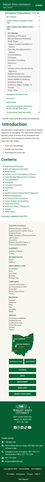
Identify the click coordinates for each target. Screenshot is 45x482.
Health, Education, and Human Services (22, 235)
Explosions (12, 63)
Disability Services (15, 320)
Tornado (11, 88)
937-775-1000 (22, 422)
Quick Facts (13, 273)
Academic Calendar (15, 251)
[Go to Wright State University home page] (16, 4)
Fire (9, 66)
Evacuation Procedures (16, 60)
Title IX (11, 294)
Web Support (23, 479)
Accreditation (13, 269)
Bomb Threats (13, 41)
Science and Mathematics (18, 244)
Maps (11, 305)
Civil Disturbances (15, 55)
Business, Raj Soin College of (19, 228)
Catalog (11, 253)
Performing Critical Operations (19, 77)
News (11, 271)
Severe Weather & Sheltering (19, 79)
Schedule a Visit (16, 361)
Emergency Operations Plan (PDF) (14, 216)
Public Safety (8, 7)
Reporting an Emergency (17, 36)
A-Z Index (22, 370)
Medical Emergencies (16, 74)
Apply (22, 376)
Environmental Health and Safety (19, 112)
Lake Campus (13, 238)
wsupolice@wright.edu (13, 461)
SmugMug (15, 309)
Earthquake (12, 58)
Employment (22, 382)
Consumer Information (17, 284)
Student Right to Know (16, 291)
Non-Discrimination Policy (17, 287)
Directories (12, 302)
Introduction (13, 33)
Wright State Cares (22, 394)
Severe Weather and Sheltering (16, 201)
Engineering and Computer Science (21, 231)
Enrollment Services (16, 323)
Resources (11, 98)
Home (4, 118)
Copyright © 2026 (10, 469)
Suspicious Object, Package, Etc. (20, 85)
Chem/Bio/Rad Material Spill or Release (20, 50)
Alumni (14, 260)
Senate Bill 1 (13, 289)
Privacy (30, 474)
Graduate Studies (15, 233)
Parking (11, 330)
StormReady (11, 102)
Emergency (20, 474)
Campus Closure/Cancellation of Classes (20, 45)
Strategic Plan (14, 278)
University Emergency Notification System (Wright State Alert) (19, 107)
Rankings (12, 276)
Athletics (15, 262)
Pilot (10, 307)
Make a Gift (22, 388)
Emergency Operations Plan (17, 94)
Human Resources (15, 325)
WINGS (11, 312)
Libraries (12, 327)
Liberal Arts (13, 240)
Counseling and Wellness (17, 318)
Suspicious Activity (15, 82)
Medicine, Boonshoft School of (19, 242)
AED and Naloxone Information (19, 39)
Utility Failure (13, 90)
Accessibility (24, 469)
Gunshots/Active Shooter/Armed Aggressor (20, 69)
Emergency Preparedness (30, 118)
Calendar (12, 300)
